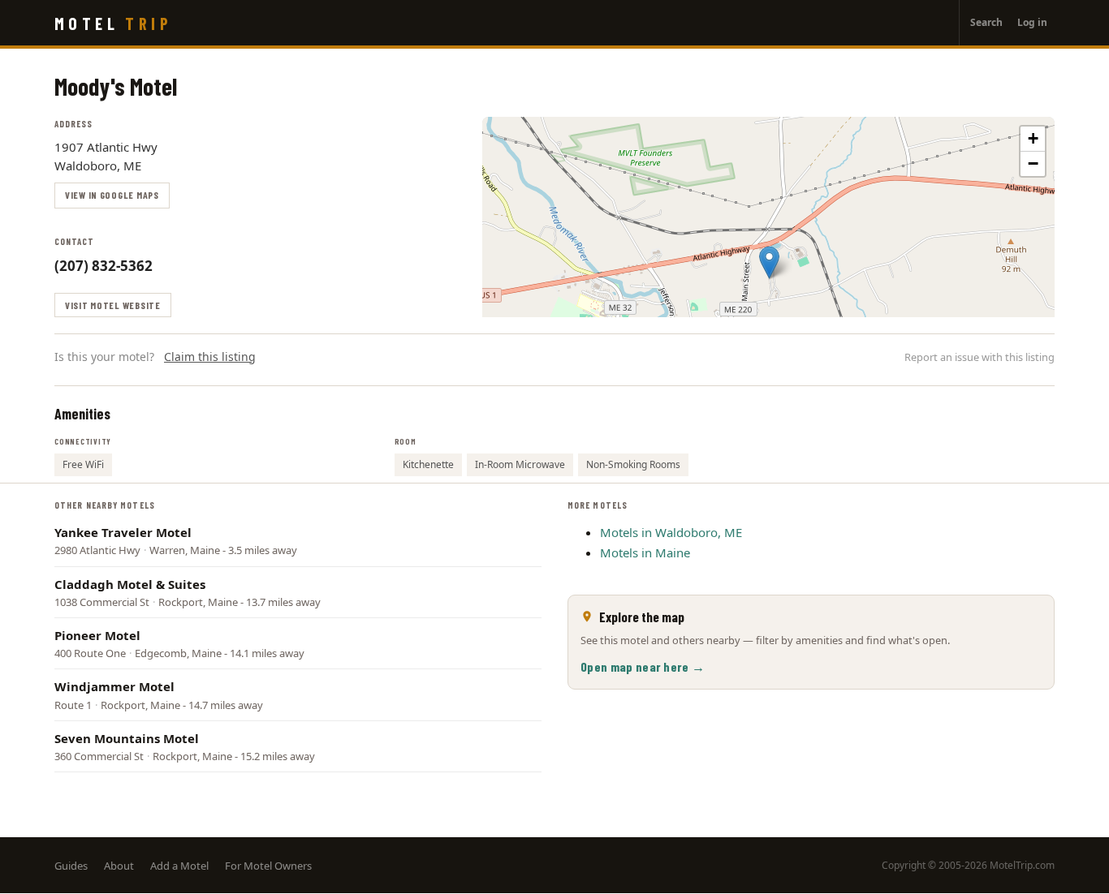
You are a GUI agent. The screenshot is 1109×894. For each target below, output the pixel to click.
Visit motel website (113, 305)
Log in (1032, 22)
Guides (71, 865)
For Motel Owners (268, 865)
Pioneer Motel (97, 635)
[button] (769, 262)
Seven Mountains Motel (126, 738)
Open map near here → (642, 666)
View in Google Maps (112, 194)
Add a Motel (179, 865)
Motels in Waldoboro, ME (671, 532)
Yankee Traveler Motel (123, 532)
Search (986, 22)
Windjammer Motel (114, 686)
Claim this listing (210, 356)
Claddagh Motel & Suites (129, 584)
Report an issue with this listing (979, 357)
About (119, 865)
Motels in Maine (645, 552)
